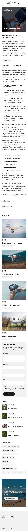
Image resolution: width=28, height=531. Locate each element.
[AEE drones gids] (4, 407)
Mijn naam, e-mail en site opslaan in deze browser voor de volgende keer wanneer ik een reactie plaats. (14, 388)
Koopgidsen (6, 461)
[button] (2, 2)
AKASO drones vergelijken (15, 426)
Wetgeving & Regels (18, 472)
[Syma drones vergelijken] (14, 290)
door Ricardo (11, 404)
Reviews (5, 472)
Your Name (6, 364)
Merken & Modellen (7, 206)
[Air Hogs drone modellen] (4, 416)
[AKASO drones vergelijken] (4, 425)
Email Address (6, 372)
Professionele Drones (9, 468)
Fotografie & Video (8, 457)
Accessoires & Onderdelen (10, 446)
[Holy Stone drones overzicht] (14, 228)
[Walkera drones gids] (14, 321)
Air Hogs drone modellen (15, 417)
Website (5, 379)
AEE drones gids (12, 408)
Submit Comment (9, 393)
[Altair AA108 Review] (4, 434)
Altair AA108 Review (13, 435)
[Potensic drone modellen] (14, 259)
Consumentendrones (8, 450)
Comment (5, 353)
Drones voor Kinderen (9, 453)
